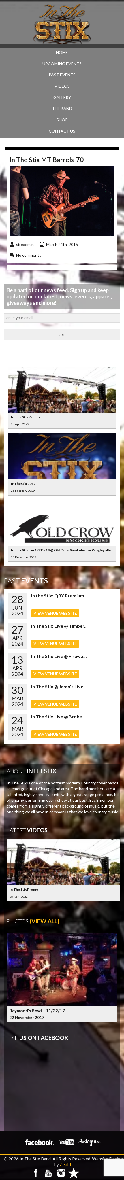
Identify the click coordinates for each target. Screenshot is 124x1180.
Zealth (66, 1164)
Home (62, 52)
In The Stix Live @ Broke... (58, 716)
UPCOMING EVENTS (62, 63)
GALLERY (62, 97)
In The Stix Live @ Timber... (59, 626)
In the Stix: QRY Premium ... (60, 595)
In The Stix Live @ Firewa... (59, 656)
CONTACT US (62, 130)
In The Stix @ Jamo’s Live (57, 686)
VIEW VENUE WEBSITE (55, 613)
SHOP (62, 119)
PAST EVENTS (62, 74)
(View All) (44, 921)
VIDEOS (62, 86)
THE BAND (62, 108)
